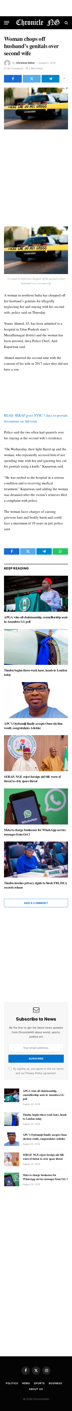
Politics (12, 1383)
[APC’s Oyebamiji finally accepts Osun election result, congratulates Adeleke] (36, 700)
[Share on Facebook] (13, 79)
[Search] (66, 22)
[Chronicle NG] (38, 22)
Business (55, 1383)
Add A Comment (36, 903)
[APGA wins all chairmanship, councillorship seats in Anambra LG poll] (36, 594)
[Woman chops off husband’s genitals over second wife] (36, 108)
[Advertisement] (36, 178)
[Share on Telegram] (50, 79)
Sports (39, 1383)
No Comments (15, 68)
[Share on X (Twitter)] (32, 79)
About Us (36, 1389)
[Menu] (6, 22)
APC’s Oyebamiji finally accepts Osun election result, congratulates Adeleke (33, 725)
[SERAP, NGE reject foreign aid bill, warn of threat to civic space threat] (36, 753)
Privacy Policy (34, 1073)
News (26, 1383)
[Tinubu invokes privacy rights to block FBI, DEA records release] (36, 860)
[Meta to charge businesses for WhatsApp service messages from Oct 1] (36, 806)
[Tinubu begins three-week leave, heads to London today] (36, 647)
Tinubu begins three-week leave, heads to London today (35, 672)
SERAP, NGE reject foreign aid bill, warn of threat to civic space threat (32, 778)
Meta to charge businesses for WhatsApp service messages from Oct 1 (35, 832)
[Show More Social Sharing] (64, 79)
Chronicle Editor (25, 62)
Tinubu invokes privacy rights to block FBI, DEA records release (35, 885)
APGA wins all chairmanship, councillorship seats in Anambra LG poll (36, 619)
